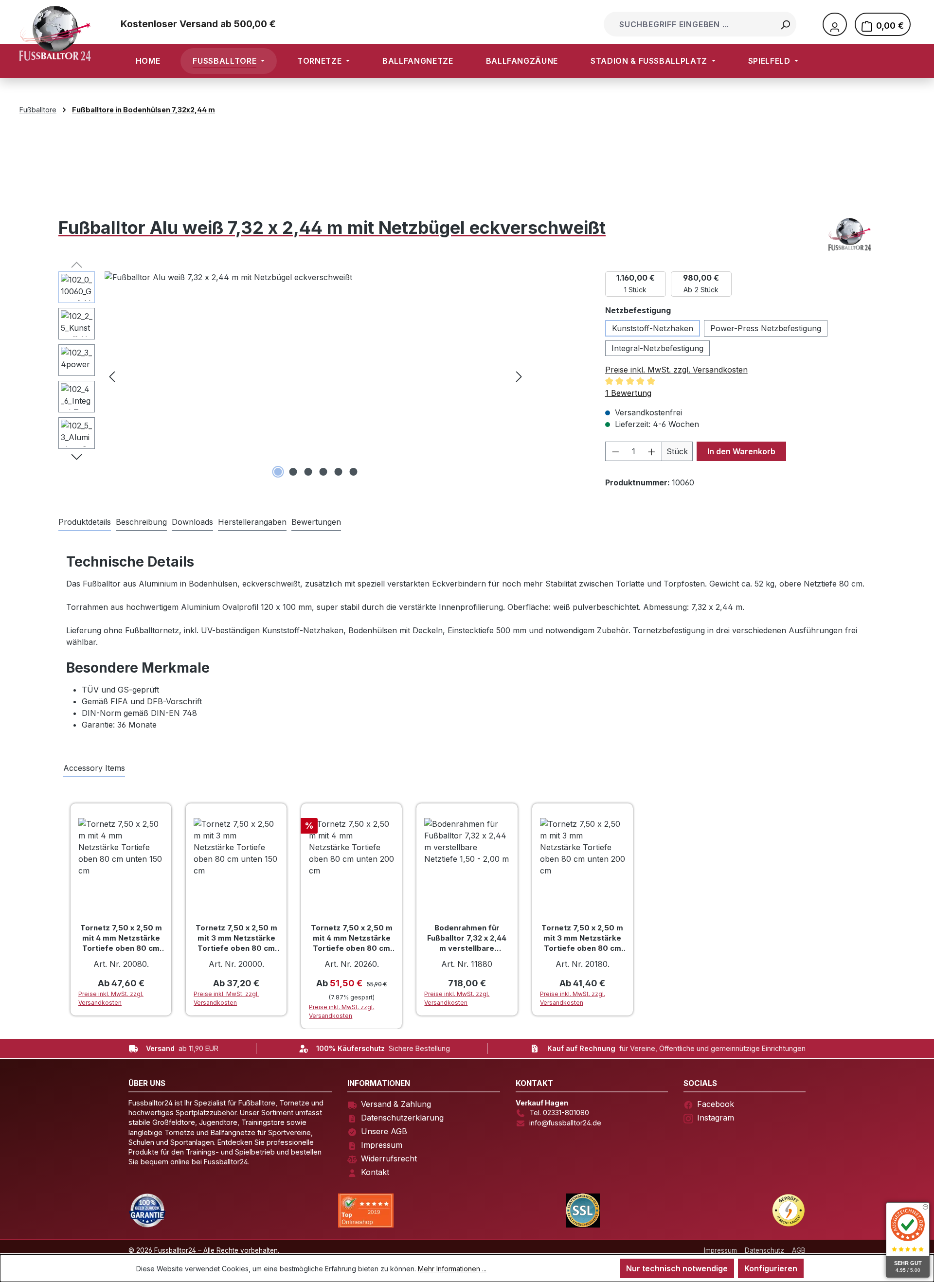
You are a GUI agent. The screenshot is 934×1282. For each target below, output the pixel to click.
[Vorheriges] (112, 376)
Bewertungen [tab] (316, 522)
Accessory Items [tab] (94, 768)
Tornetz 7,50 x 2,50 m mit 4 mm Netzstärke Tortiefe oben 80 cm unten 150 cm (121, 938)
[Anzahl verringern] (615, 451)
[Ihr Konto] (835, 24)
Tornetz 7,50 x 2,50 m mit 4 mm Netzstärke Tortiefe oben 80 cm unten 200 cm (352, 938)
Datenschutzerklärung (402, 1117)
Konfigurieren (770, 1268)
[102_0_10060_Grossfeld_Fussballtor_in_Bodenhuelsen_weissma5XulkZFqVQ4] (315, 376)
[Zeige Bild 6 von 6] (353, 472)
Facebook (715, 1104)
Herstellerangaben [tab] (252, 522)
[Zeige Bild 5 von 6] (338, 472)
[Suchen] (785, 24)
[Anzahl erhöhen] (652, 451)
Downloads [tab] (192, 522)
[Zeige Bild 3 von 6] (308, 472)
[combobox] (690, 24)
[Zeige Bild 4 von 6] (323, 472)
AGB (799, 1250)
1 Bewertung (628, 393)
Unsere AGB (384, 1131)
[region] (293, 376)
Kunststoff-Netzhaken (652, 328)
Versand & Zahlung (396, 1104)
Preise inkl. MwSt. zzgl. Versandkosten (676, 369)
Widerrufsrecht (389, 1158)
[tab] (141, 522)
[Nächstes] (519, 376)
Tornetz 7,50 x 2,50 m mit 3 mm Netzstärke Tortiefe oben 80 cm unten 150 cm (236, 938)
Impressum (381, 1145)
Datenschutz (764, 1250)
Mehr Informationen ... (452, 1268)
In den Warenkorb (741, 451)
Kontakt (375, 1172)
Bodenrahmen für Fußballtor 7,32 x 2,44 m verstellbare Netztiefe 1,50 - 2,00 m (466, 938)
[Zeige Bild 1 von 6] (278, 472)
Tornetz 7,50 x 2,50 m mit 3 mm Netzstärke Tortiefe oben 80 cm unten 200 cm (582, 938)
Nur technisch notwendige (677, 1268)
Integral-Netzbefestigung (657, 348)
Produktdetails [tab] (84, 522)
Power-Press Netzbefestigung (765, 328)
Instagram (715, 1117)
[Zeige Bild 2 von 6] (293, 472)
